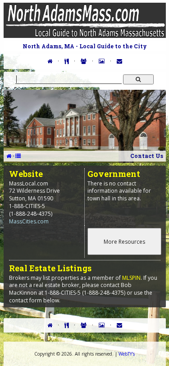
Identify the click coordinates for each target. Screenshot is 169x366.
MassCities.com (29, 221)
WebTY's (127, 354)
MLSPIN (131, 278)
